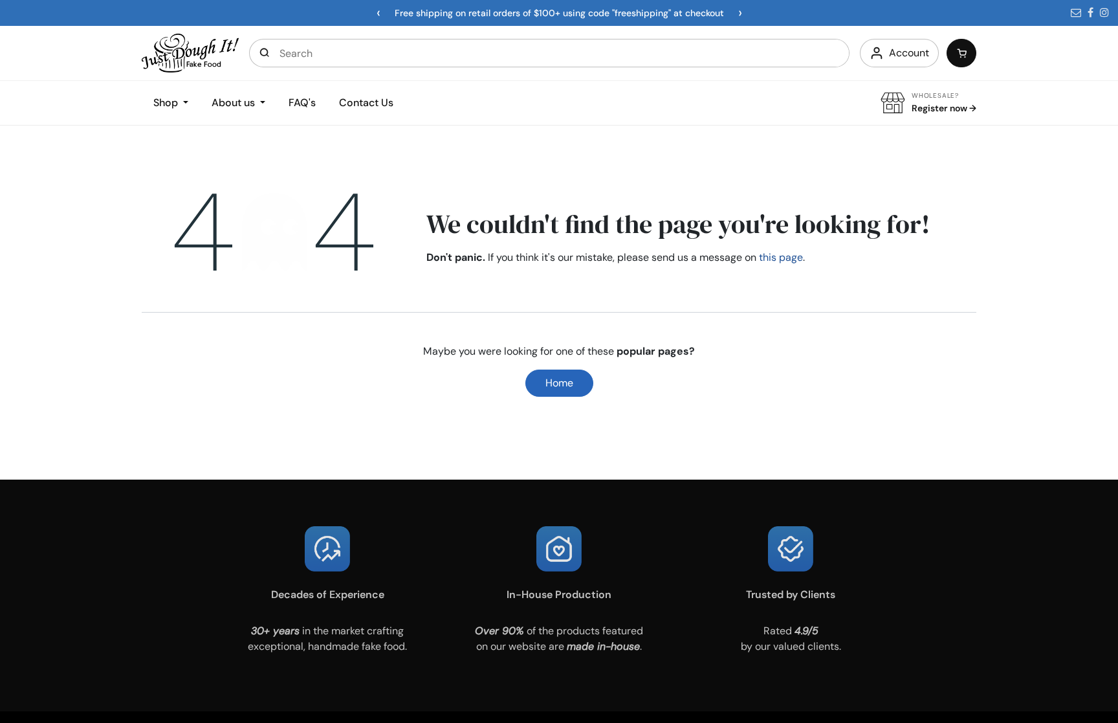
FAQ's (302, 102)
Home (559, 383)
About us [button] (235, 102)
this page (781, 257)
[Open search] (265, 53)
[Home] (190, 52)
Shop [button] (167, 102)
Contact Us (366, 102)
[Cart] (961, 53)
